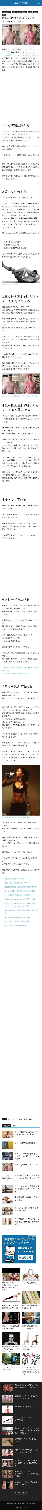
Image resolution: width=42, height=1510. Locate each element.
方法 (25, 1119)
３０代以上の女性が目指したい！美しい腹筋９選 (15, 817)
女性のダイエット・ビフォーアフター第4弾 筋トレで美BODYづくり (27, 1463)
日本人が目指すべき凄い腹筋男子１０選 (20, 899)
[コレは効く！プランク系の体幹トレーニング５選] (7, 1485)
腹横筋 (30, 12)
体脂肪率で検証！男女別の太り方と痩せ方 (21, 887)
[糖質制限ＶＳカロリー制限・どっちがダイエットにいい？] (7, 1178)
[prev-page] (3, 1230)
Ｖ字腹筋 (9, 55)
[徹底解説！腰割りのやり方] (7, 1409)
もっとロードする (20, 1493)
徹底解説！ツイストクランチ (10, 284)
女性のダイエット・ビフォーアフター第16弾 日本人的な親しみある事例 (27, 1473)
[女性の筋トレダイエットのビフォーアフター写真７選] (7, 1399)
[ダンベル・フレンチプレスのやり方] (31, 1338)
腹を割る (19, 12)
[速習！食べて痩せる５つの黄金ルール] (31, 1297)
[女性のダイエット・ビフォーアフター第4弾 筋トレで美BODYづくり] (7, 1463)
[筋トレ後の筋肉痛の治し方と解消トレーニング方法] (7, 1134)
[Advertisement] (21, 96)
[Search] (39, 3)
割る (20, 1119)
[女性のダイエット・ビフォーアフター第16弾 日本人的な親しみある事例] (7, 1474)
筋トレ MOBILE (7, 21)
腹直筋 (35, 12)
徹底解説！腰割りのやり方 (24, 1407)
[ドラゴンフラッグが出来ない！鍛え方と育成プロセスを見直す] (7, 1156)
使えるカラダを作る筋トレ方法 (15, 673)
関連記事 (7, 1126)
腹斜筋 (25, 12)
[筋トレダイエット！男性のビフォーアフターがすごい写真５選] (7, 1388)
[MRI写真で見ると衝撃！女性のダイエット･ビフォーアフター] (11, 1338)
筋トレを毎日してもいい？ (26, 1164)
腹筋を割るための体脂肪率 (15, 879)
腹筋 (4, 14)
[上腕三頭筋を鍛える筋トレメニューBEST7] (31, 1318)
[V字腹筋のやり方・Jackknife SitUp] (7, 1442)
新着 (14, 1126)
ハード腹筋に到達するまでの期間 (17, 895)
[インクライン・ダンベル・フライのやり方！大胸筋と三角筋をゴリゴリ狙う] (31, 1359)
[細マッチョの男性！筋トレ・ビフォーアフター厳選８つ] (7, 1452)
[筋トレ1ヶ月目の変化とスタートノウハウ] (7, 1211)
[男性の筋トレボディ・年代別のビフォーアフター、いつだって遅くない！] (11, 1274)
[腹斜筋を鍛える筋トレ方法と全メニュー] (7, 1200)
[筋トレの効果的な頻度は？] (7, 1145)
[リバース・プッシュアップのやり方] (11, 1359)
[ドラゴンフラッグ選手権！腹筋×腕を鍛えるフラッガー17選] (7, 1189)
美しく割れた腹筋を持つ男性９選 (17, 917)
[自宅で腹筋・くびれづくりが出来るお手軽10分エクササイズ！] (7, 1221)
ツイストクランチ (29, 55)
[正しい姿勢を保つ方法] (31, 1274)
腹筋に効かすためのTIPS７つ (16, 883)
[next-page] (7, 1230)
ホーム (4, 8)
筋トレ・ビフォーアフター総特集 (17, 921)
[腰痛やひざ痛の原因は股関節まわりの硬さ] (11, 1318)
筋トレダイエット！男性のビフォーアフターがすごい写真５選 (19, 396)
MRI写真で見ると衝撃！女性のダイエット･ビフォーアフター (10, 1349)
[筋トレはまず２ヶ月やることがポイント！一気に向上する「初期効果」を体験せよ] (7, 1431)
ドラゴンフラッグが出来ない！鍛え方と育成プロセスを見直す (27, 1156)
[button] (3, 3)
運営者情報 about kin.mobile (15, 1503)
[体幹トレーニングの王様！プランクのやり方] (11, 1297)
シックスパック (7, 12)
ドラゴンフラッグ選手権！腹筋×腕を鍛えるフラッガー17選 (27, 1189)
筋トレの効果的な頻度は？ (26, 1143)
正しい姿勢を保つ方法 (30, 1283)
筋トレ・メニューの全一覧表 (15, 925)
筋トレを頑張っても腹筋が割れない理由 (20, 891)
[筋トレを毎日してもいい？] (7, 1167)
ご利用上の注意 (30, 1503)
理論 (14, 12)
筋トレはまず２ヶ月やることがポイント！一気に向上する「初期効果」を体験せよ (27, 1430)
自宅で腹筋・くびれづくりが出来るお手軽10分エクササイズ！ (27, 1221)
